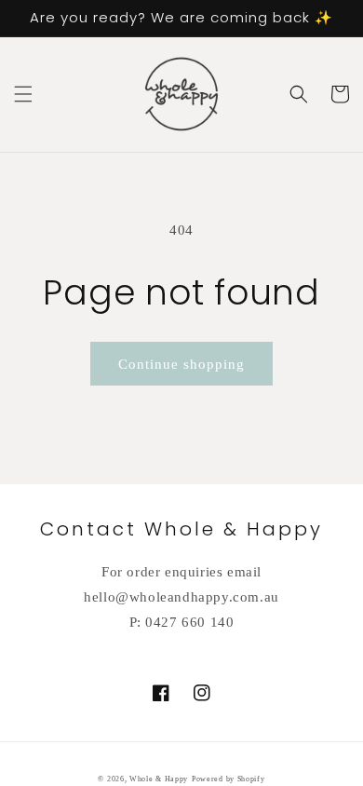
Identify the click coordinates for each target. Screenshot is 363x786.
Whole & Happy (158, 779)
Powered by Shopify (228, 779)
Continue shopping (181, 364)
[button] (23, 94)
